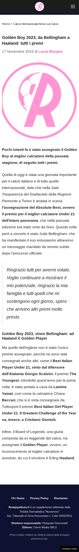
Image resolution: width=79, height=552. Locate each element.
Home (6, 23)
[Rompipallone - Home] (39, 6)
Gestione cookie (69, 549)
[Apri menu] (72, 6)
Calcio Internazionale (25, 23)
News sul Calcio (48, 23)
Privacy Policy (39, 498)
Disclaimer (61, 498)
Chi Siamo (18, 498)
